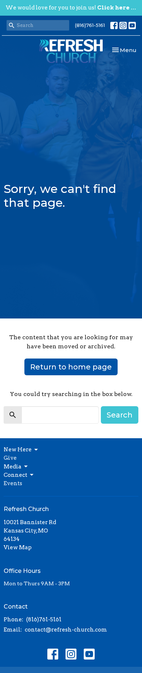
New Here (18, 449)
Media (12, 466)
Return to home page (71, 367)
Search (120, 415)
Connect (15, 475)
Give (10, 458)
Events (13, 483)
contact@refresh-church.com (66, 629)
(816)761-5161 (90, 25)
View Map (18, 547)
